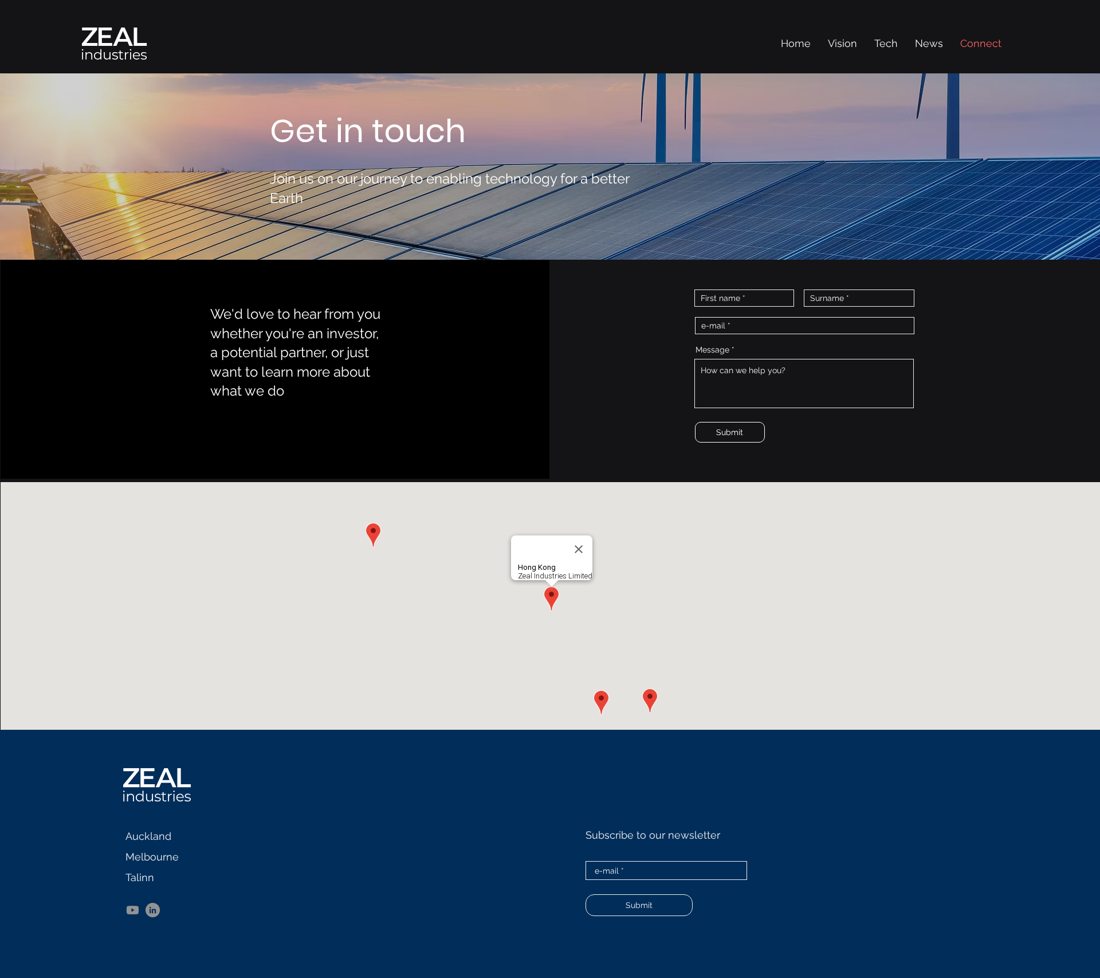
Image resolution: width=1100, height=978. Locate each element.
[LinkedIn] (153, 910)
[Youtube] (132, 910)
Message (712, 350)
